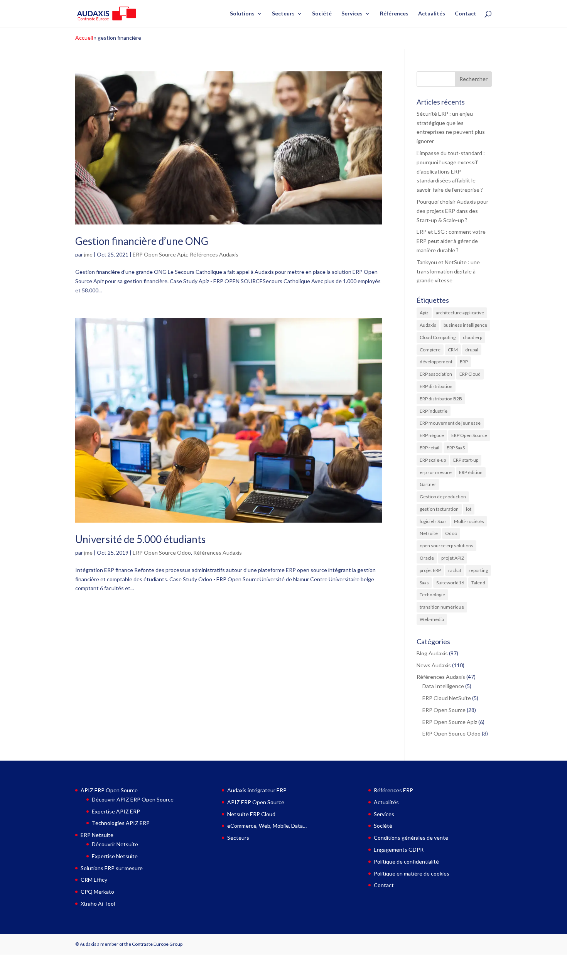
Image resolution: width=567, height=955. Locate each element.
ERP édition (471, 472)
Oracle (427, 558)
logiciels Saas (433, 521)
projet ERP (430, 570)
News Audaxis (434, 665)
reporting (478, 570)
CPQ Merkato (97, 891)
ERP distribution (436, 386)
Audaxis (428, 325)
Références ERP (393, 790)
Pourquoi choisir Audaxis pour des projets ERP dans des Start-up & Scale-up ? (452, 210)
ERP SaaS (456, 448)
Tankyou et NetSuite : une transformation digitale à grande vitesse (448, 271)
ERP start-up (465, 460)
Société (322, 14)
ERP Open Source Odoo (162, 552)
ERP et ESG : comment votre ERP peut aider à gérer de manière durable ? (451, 240)
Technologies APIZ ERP (121, 823)
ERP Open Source (469, 435)
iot (468, 509)
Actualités (431, 14)
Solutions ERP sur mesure (112, 868)
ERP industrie (433, 411)
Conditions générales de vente (411, 837)
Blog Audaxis (432, 653)
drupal (471, 350)
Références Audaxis (214, 254)
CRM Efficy (94, 879)
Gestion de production (443, 496)
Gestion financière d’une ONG (141, 241)
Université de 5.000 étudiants (140, 539)
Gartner (428, 484)
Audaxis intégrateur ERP (257, 790)
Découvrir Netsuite (115, 844)
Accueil (84, 37)
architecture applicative (460, 313)
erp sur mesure (436, 472)
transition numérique (442, 607)
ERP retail (429, 448)
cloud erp (472, 337)
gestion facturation (439, 509)
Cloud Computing (438, 337)
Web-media (432, 619)
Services (352, 14)
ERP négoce (432, 435)
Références (394, 14)
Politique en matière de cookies (411, 873)
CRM (453, 350)
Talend (478, 582)
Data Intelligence (443, 686)
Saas (424, 582)
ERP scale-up (433, 460)
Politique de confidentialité (406, 861)
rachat (454, 570)
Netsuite (429, 533)
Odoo (451, 533)
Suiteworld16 (450, 582)
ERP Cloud (470, 374)
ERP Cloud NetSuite (446, 698)
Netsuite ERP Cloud (251, 814)
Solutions (242, 14)
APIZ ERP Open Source (109, 790)
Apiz (424, 313)
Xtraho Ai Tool (98, 903)
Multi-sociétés (469, 521)
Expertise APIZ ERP (116, 811)
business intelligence (465, 325)
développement (436, 361)
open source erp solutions (446, 545)
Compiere (430, 350)
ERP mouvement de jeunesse (450, 423)
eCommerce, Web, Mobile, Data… (267, 825)
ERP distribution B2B (441, 399)
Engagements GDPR (399, 849)
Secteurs (283, 14)
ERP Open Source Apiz (160, 254)
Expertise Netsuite (115, 856)
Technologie (432, 594)
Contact (465, 14)
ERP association (436, 374)
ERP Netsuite (97, 835)
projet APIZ (452, 558)
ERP (464, 361)
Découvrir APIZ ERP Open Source (133, 799)
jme (88, 254)
